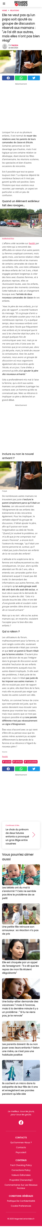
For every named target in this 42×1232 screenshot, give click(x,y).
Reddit (32, 243)
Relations (14, 10)
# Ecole (7, 761)
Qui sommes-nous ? (21, 1142)
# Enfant (17, 761)
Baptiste (15, 45)
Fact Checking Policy (21, 1165)
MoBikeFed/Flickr (8, 238)
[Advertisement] (21, 106)
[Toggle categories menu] (4, 3)
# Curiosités (30, 761)
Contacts (21, 1147)
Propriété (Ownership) (21, 1180)
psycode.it (21, 1152)
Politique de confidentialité (21, 1200)
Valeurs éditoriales (21, 1175)
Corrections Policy (21, 1170)
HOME (4, 10)
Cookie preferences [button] (21, 1205)
